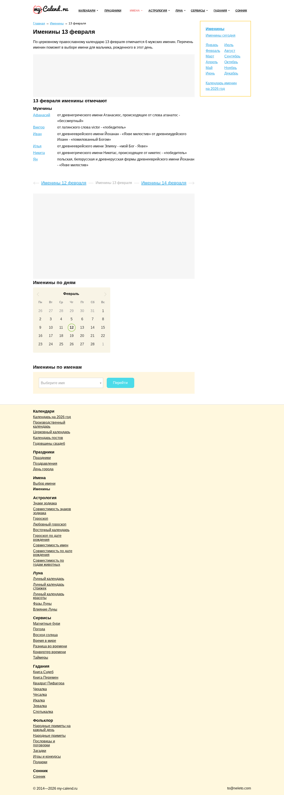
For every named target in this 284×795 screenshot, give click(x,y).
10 (51, 327)
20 (82, 336)
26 (40, 311)
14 (93, 327)
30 (82, 311)
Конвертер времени (49, 652)
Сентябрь (232, 56)
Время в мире (44, 641)
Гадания (220, 10)
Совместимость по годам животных (48, 562)
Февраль (213, 51)
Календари (87, 10)
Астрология (157, 10)
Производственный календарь (49, 424)
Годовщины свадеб (49, 443)
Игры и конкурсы (47, 756)
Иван (37, 134)
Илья (37, 146)
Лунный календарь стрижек (48, 586)
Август (229, 51)
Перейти (120, 383)
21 (93, 336)
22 (103, 336)
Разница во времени (50, 646)
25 (61, 344)
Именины (215, 29)
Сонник (241, 10)
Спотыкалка (43, 712)
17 (51, 336)
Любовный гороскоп (49, 524)
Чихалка (40, 689)
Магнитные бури (46, 623)
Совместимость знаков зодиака (52, 511)
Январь (212, 45)
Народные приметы (49, 736)
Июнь (210, 73)
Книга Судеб (43, 672)
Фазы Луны (42, 603)
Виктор (39, 127)
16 (40, 336)
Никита (39, 153)
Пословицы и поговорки (44, 743)
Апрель (212, 62)
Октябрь (231, 62)
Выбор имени (44, 483)
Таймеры (40, 657)
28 (61, 311)
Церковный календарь (51, 432)
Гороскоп (40, 518)
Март (210, 56)
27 (51, 311)
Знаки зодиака (45, 503)
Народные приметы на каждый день (52, 728)
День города (43, 469)
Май (209, 68)
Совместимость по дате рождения (52, 553)
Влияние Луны (45, 609)
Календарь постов (48, 438)
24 (51, 344)
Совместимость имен (50, 545)
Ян (35, 159)
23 (40, 344)
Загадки (39, 751)
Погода (39, 629)
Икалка (39, 700)
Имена (135, 10)
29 (72, 311)
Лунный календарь (48, 579)
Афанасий (41, 115)
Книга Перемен (45, 677)
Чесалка (40, 694)
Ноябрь (230, 68)
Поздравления (45, 463)
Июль (228, 45)
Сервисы (198, 10)
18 (61, 336)
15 (103, 327)
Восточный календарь (51, 530)
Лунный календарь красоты (48, 596)
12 (72, 327)
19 (72, 336)
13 (82, 327)
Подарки (40, 762)
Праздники (113, 10)
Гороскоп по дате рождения (47, 538)
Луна (179, 10)
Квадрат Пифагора (48, 683)
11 (61, 327)
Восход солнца (45, 635)
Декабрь (231, 73)
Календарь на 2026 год (52, 417)
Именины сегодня (220, 35)
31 (93, 311)
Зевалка (40, 706)
